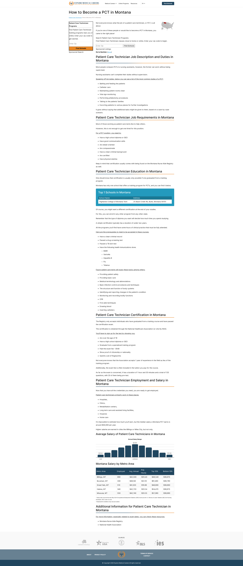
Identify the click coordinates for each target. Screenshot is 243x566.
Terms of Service (146, 553)
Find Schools (168, 3)
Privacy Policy (100, 554)
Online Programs (124, 3)
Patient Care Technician (75, 17)
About (89, 554)
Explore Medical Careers (121, 563)
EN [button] (143, 3)
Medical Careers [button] (110, 3)
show (109, 52)
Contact (147, 556)
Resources (134, 3)
